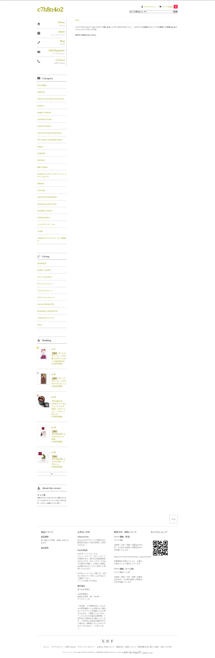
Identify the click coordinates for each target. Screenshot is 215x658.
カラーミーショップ (68, 652)
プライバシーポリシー (86, 647)
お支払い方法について (106, 647)
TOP (77, 20)
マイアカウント (150, 7)
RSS (162, 647)
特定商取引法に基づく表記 (148, 647)
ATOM (168, 647)
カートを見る (169, 7)
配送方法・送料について (126, 647)
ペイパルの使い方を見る (87, 581)
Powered (120, 652)
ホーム (46, 647)
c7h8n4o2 (50, 9)
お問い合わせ (70, 647)
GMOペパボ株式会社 (96, 652)
